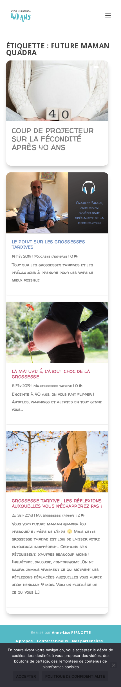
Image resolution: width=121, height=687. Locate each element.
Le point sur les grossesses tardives (48, 244)
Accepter (26, 676)
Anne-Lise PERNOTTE (71, 632)
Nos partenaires (87, 640)
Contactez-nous (52, 640)
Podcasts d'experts (50, 256)
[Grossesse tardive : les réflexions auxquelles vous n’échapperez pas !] (57, 461)
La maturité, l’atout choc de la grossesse (51, 374)
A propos (24, 640)
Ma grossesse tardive (52, 385)
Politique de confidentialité (75, 676)
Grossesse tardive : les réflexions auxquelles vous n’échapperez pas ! (57, 503)
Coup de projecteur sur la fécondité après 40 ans (53, 139)
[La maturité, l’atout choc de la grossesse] (57, 332)
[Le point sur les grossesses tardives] (57, 203)
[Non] (113, 665)
